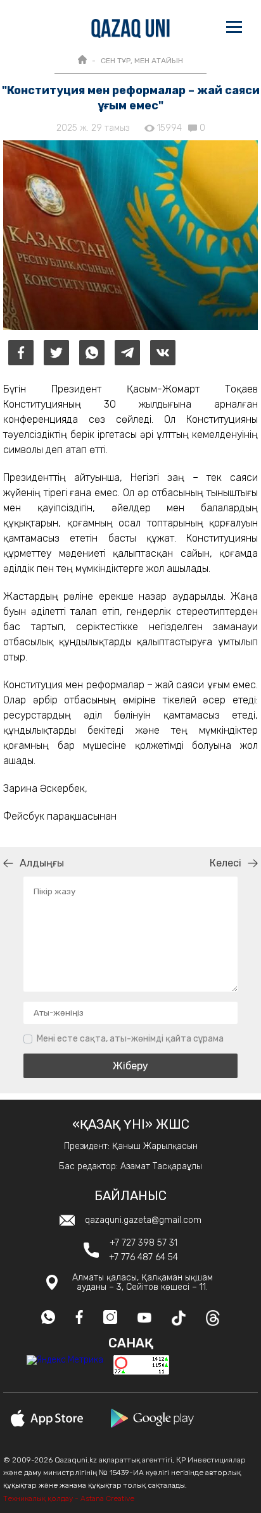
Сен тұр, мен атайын (142, 60)
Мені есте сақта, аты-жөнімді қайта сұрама (130, 1038)
